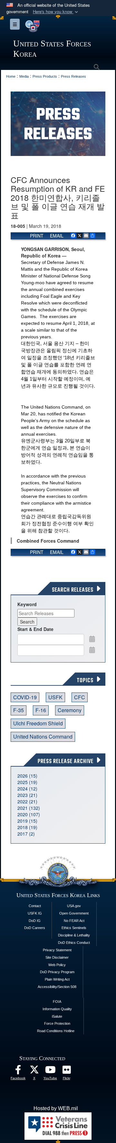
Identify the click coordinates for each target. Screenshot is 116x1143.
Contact (35, 906)
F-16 (40, 710)
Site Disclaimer (57, 957)
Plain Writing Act (57, 979)
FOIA (57, 1001)
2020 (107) (28, 814)
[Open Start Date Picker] (92, 638)
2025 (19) (27, 782)
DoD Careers (34, 928)
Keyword (27, 604)
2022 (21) (27, 801)
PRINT (37, 235)
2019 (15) (27, 821)
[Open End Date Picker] (92, 649)
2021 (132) (28, 808)
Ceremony (70, 710)
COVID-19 (25, 697)
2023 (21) (27, 795)
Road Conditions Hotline (55, 1031)
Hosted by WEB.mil (56, 1108)
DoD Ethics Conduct (74, 942)
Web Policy (57, 965)
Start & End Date (35, 629)
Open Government (74, 913)
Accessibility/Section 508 (57, 987)
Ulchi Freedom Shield (38, 723)
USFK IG (35, 913)
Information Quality (57, 1009)
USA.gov (74, 906)
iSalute (57, 1016)
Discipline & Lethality (74, 935)
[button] (56, 11)
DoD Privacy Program (57, 972)
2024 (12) (27, 788)
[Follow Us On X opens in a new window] (34, 1071)
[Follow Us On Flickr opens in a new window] (66, 1071)
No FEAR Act (74, 921)
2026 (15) (27, 775)
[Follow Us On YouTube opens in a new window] (50, 1071)
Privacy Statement (57, 950)
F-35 (18, 710)
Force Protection (57, 1023)
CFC (79, 697)
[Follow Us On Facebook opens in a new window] (18, 1071)
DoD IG (35, 921)
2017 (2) (26, 833)
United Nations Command (42, 736)
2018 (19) (27, 827)
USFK (55, 697)
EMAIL (56, 235)
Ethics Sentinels (74, 928)
